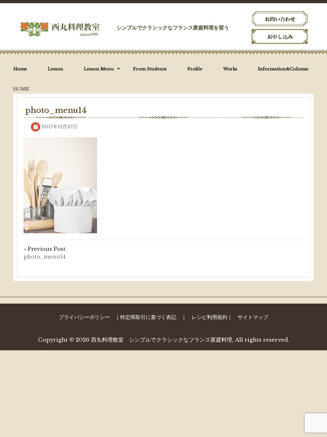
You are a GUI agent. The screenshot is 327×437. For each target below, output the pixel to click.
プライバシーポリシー (84, 317)
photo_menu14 (44, 256)
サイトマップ (253, 317)
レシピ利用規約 (209, 317)
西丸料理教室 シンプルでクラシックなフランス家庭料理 (161, 340)
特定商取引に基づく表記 (148, 317)
